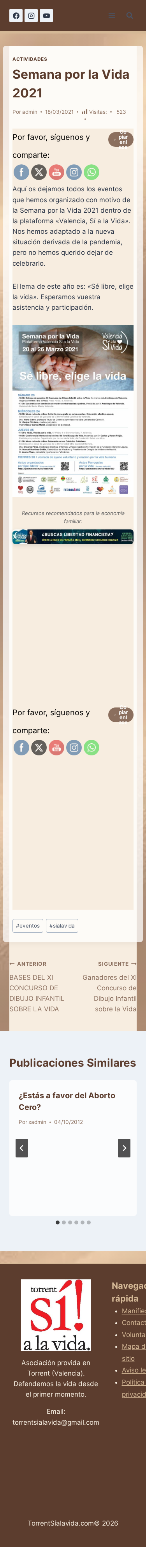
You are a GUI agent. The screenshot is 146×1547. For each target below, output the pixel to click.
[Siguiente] (124, 1148)
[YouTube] (46, 15)
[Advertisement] (73, 629)
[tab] (58, 1222)
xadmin (37, 1122)
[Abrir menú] (111, 15)
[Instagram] (31, 15)
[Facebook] (16, 15)
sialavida (62, 926)
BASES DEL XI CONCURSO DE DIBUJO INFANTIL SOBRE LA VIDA (37, 987)
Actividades (29, 59)
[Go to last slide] (22, 1148)
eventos (28, 926)
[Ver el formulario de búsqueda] (130, 16)
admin (29, 112)
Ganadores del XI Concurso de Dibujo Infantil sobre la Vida (110, 987)
